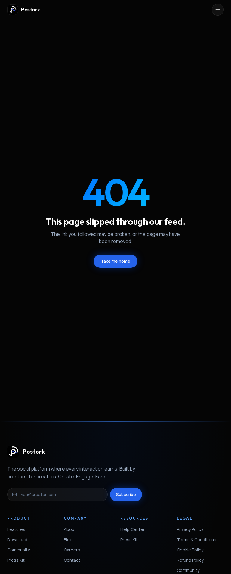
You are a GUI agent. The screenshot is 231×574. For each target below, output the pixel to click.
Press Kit (16, 560)
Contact (72, 560)
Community (18, 550)
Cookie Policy (190, 550)
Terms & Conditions (196, 539)
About (70, 529)
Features (16, 529)
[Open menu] (218, 10)
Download (17, 539)
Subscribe (126, 494)
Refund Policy (190, 560)
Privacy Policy (190, 529)
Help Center (132, 529)
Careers (72, 550)
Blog (68, 539)
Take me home (115, 261)
